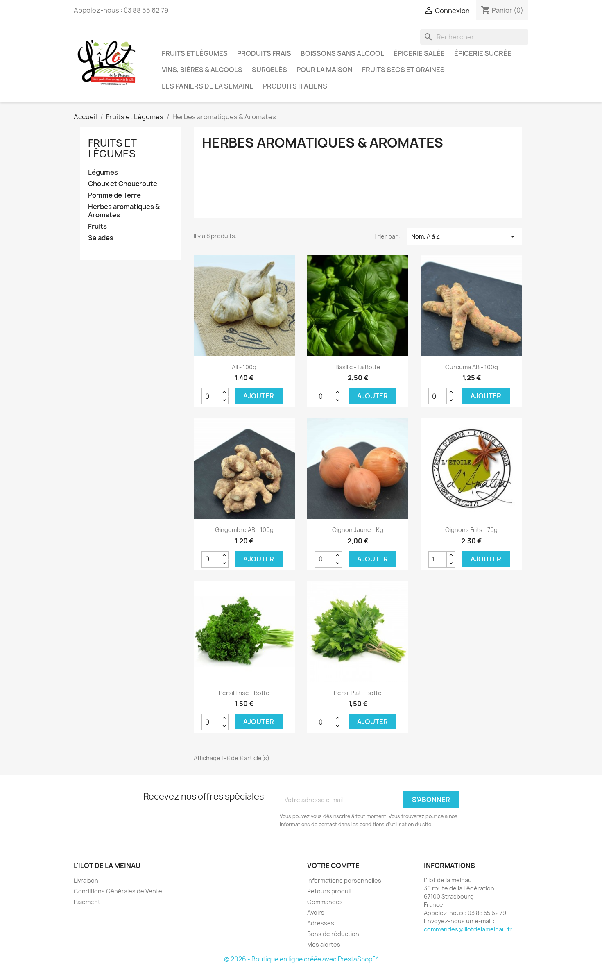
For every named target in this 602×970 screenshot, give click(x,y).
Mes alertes (323, 944)
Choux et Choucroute (122, 183)
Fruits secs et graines (403, 69)
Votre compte (333, 865)
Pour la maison (324, 69)
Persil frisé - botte (244, 693)
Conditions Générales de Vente (118, 891)
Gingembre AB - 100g (244, 530)
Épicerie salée (419, 53)
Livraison (86, 880)
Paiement (87, 902)
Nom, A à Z (464, 236)
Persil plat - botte (358, 693)
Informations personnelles (344, 880)
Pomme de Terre (114, 195)
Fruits (97, 226)
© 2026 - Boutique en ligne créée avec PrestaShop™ (301, 959)
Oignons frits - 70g (471, 530)
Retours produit (329, 891)
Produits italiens (295, 86)
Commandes (325, 902)
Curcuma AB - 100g (471, 367)
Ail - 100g (244, 367)
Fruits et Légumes (195, 53)
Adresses (320, 923)
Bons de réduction (333, 934)
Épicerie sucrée (482, 53)
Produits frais (264, 53)
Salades (100, 238)
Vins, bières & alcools (202, 69)
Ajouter (258, 395)
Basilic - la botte (357, 367)
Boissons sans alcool (342, 53)
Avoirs (315, 912)
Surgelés (269, 69)
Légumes (103, 172)
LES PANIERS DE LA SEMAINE (207, 86)
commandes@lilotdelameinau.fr (468, 929)
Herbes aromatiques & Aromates (124, 210)
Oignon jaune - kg (357, 530)
